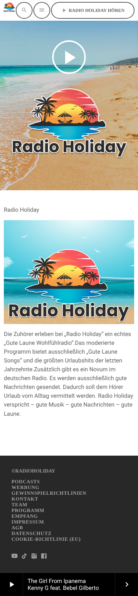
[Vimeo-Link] (9, 10)
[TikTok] (24, 556)
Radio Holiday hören (93, 10)
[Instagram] (34, 556)
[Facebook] (44, 556)
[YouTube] (15, 556)
